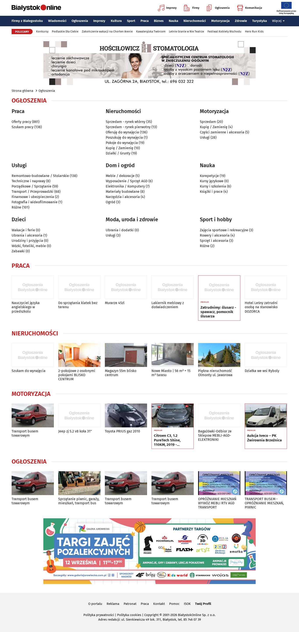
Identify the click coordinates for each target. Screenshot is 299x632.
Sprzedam (208, 122)
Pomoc (174, 604)
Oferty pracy (21, 122)
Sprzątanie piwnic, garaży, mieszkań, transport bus (78, 501)
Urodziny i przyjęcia (27, 241)
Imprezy (171, 7)
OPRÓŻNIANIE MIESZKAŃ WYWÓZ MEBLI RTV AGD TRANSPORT (217, 503)
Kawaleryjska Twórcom (150, 31)
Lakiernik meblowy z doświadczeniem (167, 305)
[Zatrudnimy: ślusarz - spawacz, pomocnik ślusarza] (219, 287)
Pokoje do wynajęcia (122, 143)
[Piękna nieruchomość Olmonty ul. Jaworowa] (219, 355)
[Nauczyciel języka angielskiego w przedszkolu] (33, 287)
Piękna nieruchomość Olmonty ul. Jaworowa (215, 373)
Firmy (195, 7)
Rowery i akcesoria (215, 235)
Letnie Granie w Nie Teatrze (186, 31)
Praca (145, 21)
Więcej (276, 21)
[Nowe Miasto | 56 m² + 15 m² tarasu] (172, 355)
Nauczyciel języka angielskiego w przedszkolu (26, 307)
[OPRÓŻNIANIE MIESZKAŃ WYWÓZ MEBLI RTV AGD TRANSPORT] (219, 483)
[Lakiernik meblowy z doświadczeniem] (172, 287)
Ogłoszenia (222, 7)
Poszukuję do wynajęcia (124, 137)
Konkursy (42, 31)
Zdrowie (241, 21)
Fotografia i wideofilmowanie (35, 202)
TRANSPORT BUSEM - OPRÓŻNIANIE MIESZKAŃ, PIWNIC (264, 503)
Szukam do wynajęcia (29, 371)
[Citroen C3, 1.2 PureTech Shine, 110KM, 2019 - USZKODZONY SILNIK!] (172, 415)
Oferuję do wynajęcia (122, 132)
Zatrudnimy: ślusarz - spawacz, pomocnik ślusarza (218, 312)
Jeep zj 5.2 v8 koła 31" (75, 431)
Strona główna (22, 91)
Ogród (110, 202)
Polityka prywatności (98, 615)
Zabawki (18, 251)
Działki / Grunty (118, 153)
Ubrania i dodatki (120, 230)
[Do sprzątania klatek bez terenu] (79, 287)
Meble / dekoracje (120, 176)
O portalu (95, 604)
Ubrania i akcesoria (27, 235)
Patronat (130, 604)
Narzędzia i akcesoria (123, 197)
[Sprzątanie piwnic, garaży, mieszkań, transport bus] (79, 483)
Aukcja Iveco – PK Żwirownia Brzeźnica (264, 438)
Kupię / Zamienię (119, 148)
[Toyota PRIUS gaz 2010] (126, 415)
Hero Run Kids (254, 31)
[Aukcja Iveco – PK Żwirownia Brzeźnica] (266, 415)
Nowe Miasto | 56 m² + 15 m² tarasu (170, 373)
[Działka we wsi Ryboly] (266, 355)
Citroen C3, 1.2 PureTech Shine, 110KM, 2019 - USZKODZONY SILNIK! (172, 440)
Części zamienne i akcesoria (222, 132)
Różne (16, 207)
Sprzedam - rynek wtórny (125, 122)
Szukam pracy (22, 127)
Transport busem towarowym (25, 433)
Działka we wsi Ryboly (262, 371)
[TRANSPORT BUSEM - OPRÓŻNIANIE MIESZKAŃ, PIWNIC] (266, 483)
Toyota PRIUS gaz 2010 (122, 431)
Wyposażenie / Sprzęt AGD (127, 181)
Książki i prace (211, 191)
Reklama (113, 604)
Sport (131, 21)
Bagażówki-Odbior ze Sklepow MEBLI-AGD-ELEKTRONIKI (215, 435)
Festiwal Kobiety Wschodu (224, 31)
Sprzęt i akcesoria (214, 241)
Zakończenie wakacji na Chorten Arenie (107, 31)
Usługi (205, 137)
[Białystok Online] (36, 8)
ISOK (187, 604)
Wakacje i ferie (23, 230)
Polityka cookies (129, 615)
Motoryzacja (220, 21)
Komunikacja (253, 7)
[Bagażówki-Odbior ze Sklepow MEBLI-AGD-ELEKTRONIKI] (219, 415)
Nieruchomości (194, 21)
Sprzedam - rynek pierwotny (128, 127)
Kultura (116, 21)
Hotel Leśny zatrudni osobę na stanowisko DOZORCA (261, 307)
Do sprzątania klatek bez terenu (77, 305)
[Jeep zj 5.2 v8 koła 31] (79, 415)
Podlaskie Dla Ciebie (65, 31)
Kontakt (159, 604)
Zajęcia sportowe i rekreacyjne (224, 230)
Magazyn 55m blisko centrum (120, 373)
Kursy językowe (211, 181)
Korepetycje (209, 176)
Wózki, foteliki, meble (29, 246)
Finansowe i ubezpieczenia (33, 197)
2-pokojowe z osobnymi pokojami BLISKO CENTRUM (76, 375)
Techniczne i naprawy (28, 181)
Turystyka (259, 21)
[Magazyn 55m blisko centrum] (126, 355)
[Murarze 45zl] (126, 287)
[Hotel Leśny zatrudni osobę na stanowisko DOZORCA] (266, 287)
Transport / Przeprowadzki (32, 191)
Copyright (151, 615)
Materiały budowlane (122, 191)
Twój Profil (203, 604)
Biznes (159, 21)
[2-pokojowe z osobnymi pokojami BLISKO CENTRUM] (79, 355)
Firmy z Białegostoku (27, 21)
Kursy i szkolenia (213, 186)
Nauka (173, 21)
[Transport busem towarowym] (33, 415)
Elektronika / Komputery (125, 186)
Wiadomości (57, 21)
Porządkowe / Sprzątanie (31, 186)
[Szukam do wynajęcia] (33, 355)
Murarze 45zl (115, 303)
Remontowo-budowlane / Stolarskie (40, 176)
